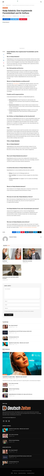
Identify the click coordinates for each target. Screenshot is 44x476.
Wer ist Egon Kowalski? (13, 325)
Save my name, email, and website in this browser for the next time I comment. (19, 311)
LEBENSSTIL (5, 374)
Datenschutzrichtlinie (22, 473)
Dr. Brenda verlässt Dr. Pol (14, 337)
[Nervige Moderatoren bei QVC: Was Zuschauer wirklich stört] (5, 333)
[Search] (40, 2)
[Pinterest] (4, 63)
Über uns (15, 473)
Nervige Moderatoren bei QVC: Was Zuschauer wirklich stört (20, 331)
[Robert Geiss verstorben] (32, 254)
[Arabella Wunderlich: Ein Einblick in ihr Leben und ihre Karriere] (5, 396)
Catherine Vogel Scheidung (14, 388)
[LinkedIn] (4, 60)
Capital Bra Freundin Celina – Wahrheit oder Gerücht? (19, 342)
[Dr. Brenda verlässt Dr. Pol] (5, 338)
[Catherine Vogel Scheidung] (5, 390)
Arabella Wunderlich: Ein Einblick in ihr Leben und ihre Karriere (20, 394)
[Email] (4, 66)
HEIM (12, 473)
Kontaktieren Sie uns (30, 473)
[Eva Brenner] (12, 254)
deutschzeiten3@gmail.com (10, 417)
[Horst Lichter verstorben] (5, 385)
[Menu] (3, 2)
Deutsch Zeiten (12, 237)
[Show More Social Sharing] (28, 19)
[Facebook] (4, 54)
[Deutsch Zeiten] (22, 2)
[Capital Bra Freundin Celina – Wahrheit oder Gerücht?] (5, 344)
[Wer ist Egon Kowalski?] (5, 327)
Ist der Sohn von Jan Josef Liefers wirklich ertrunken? (11, 278)
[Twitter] (4, 57)
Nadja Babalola (16, 83)
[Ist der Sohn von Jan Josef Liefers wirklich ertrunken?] (12, 270)
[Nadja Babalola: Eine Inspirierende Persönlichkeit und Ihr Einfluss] (22, 34)
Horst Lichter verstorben (13, 383)
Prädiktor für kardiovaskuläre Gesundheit (28, 227)
